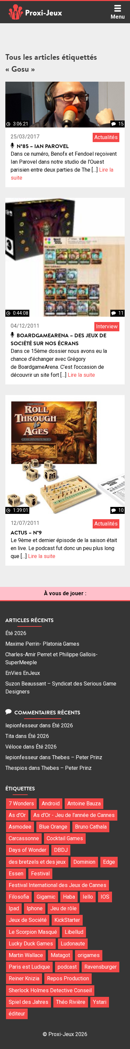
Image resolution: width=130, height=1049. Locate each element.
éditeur (17, 1013)
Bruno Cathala (91, 827)
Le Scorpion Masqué (33, 932)
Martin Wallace (26, 955)
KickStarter (67, 920)
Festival (40, 873)
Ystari (99, 1002)
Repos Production (68, 978)
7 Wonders (21, 803)
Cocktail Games (65, 838)
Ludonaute (73, 943)
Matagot (60, 955)
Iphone (35, 908)
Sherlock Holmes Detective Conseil (50, 990)
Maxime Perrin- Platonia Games (42, 644)
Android (51, 803)
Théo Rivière (70, 1002)
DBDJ (61, 850)
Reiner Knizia (24, 978)
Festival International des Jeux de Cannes (57, 885)
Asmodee (20, 827)
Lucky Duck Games (31, 943)
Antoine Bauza (84, 803)
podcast (67, 967)
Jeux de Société (28, 920)
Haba (69, 897)
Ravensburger (100, 967)
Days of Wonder (27, 850)
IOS (105, 897)
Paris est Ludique (29, 967)
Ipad (14, 908)
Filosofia (19, 897)
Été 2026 (15, 633)
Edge (109, 862)
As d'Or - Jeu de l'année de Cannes (74, 815)
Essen (16, 873)
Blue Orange (53, 827)
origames (89, 955)
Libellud (74, 932)
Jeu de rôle (63, 908)
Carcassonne (24, 838)
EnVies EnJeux (22, 673)
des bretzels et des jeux (37, 862)
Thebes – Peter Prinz (77, 757)
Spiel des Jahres (28, 1002)
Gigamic (46, 897)
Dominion (84, 862)
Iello (88, 897)
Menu (118, 17)
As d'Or (17, 815)
